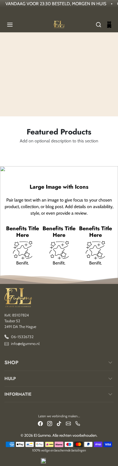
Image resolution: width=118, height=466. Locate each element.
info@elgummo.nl (25, 343)
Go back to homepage (59, 84)
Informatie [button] (18, 394)
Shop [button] (11, 362)
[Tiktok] (59, 423)
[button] (15, 24)
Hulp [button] (10, 378)
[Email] (68, 423)
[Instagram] (49, 423)
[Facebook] (40, 423)
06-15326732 (22, 336)
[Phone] (77, 423)
